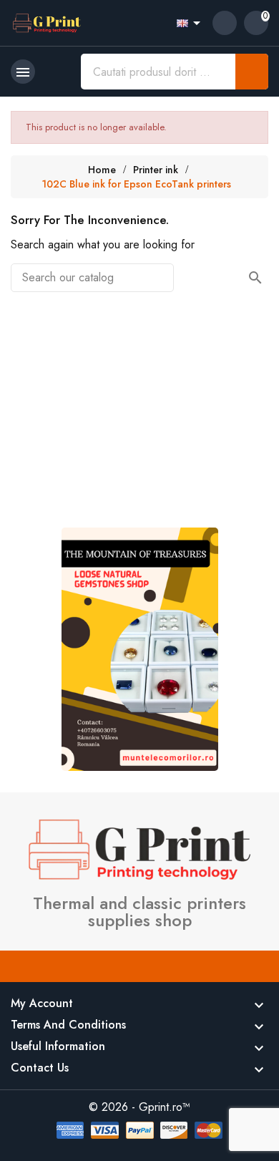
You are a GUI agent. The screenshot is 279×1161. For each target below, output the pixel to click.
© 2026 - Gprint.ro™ (139, 1107)
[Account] (224, 23)
